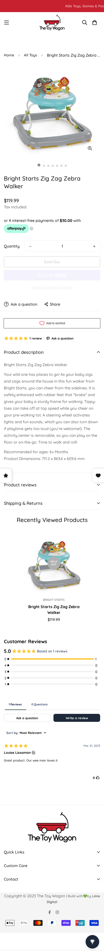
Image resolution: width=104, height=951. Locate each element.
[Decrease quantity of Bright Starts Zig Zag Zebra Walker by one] (30, 246)
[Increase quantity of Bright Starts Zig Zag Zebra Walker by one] (94, 246)
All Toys (30, 55)
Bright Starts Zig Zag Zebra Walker (54, 609)
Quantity (12, 246)
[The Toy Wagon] (52, 22)
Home (9, 55)
